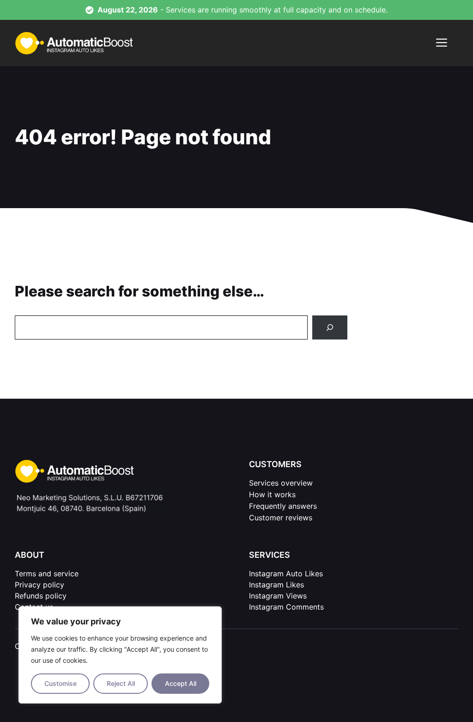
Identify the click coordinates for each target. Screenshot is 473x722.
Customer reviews (280, 517)
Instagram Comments (286, 606)
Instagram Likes (276, 584)
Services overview (281, 483)
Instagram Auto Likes (286, 573)
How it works (272, 494)
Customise (60, 683)
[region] (120, 654)
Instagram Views (278, 595)
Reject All (121, 683)
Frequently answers (283, 506)
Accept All (180, 683)
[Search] (329, 327)
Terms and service (47, 573)
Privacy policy (39, 584)
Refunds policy (41, 595)
